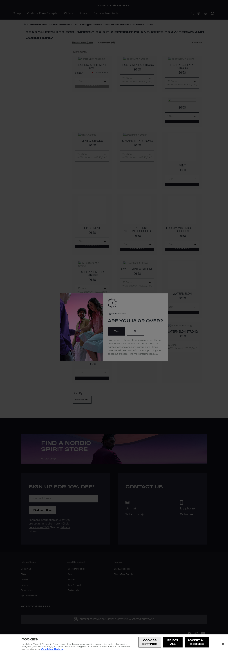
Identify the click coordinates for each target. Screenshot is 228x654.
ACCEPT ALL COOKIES (197, 642)
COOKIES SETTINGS (149, 642)
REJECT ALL (173, 642)
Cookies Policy (52, 649)
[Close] (223, 643)
